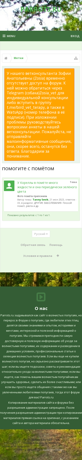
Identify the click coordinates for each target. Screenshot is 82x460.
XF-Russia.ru (21, 446)
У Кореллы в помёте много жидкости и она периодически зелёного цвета (47, 187)
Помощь (55, 245)
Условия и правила (37, 256)
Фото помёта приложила (32, 196)
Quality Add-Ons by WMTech (41, 443)
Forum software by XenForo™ (41, 440)
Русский (39, 234)
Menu (11, 36)
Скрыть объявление (77, 70)
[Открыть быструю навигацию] (76, 58)
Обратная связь (33, 245)
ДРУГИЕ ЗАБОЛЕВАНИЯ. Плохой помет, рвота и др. (44, 204)
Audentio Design (53, 450)
